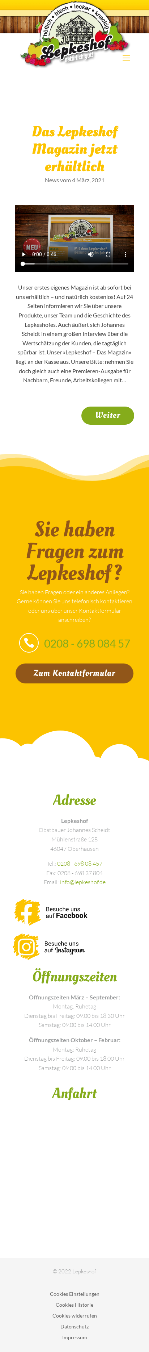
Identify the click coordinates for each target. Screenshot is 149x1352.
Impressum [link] (74, 1337)
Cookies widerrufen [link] (74, 1316)
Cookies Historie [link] (74, 1305)
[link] (107, 416)
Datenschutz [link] (74, 1327)
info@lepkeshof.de (83, 882)
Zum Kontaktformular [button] (74, 673)
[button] (126, 57)
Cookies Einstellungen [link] (74, 1294)
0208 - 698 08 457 (79, 863)
